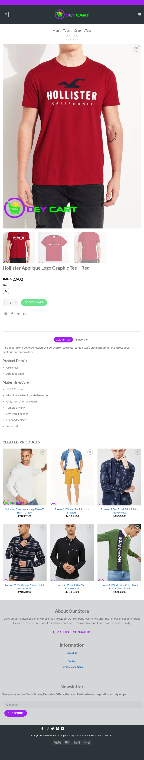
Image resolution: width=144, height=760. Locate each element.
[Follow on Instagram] (47, 729)
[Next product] (68, 37)
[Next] (134, 136)
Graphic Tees (82, 30)
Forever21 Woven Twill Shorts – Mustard (72, 511)
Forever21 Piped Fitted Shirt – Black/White (71, 587)
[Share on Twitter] (18, 314)
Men (56, 30)
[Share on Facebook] (12, 314)
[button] (6, 14)
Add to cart (34, 302)
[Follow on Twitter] (52, 729)
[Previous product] (75, 37)
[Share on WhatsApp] (6, 314)
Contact (72, 661)
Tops (66, 30)
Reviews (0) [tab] (82, 339)
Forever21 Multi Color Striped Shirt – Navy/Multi (24, 587)
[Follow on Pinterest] (57, 729)
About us (72, 652)
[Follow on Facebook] (42, 729)
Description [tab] (63, 339)
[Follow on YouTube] (62, 729)
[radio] (6, 291)
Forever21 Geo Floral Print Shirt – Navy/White (119, 511)
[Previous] (10, 136)
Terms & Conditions (72, 666)
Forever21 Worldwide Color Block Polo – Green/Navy (119, 587)
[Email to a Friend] (25, 314)
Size (5, 285)
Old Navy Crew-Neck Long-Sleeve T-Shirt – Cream (24, 511)
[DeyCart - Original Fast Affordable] (72, 14)
